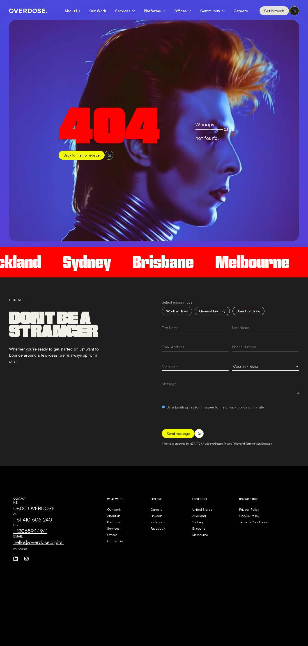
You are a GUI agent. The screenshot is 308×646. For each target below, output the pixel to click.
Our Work (97, 11)
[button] (127, 11)
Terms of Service (255, 443)
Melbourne (232, 262)
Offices (180, 11)
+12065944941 (30, 531)
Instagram (158, 522)
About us (113, 516)
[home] (28, 10)
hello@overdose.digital (38, 542)
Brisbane (143, 262)
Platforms (152, 11)
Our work (114, 509)
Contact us (115, 541)
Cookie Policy (249, 516)
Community (210, 11)
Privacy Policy (231, 443)
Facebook (158, 528)
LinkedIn (157, 516)
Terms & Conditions (253, 522)
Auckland (199, 516)
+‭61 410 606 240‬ (32, 519)
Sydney (67, 262)
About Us (72, 11)
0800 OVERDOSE (34, 508)
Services (122, 11)
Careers (241, 11)
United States (202, 509)
